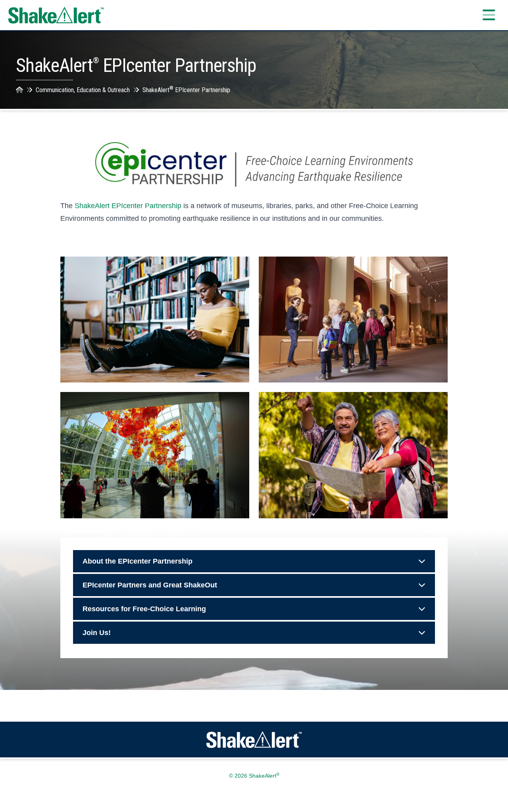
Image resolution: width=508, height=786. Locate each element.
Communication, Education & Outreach (83, 90)
